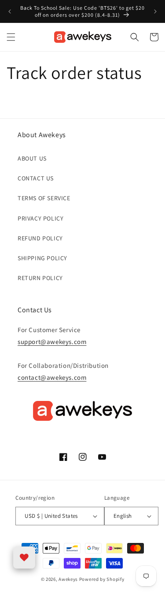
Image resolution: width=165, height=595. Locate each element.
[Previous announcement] (9, 11)
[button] (11, 37)
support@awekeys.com (52, 341)
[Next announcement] (155, 11)
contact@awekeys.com (52, 377)
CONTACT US (36, 178)
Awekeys (68, 579)
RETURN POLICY (40, 278)
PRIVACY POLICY (40, 218)
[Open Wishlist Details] (24, 557)
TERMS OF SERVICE (44, 198)
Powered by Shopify (102, 579)
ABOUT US (32, 158)
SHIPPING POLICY (42, 258)
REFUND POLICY (40, 238)
